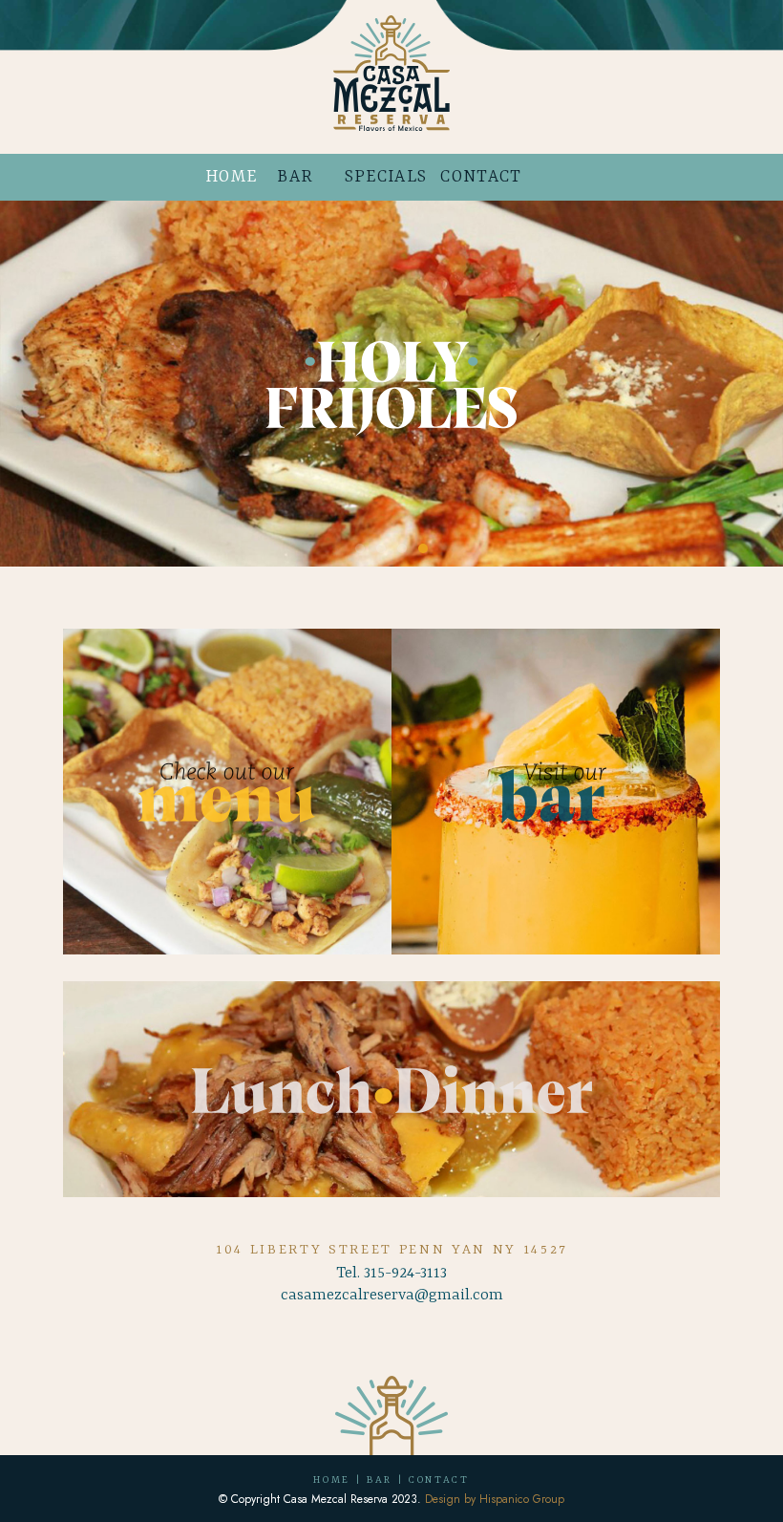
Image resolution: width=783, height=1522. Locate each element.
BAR (295, 176)
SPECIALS (386, 176)
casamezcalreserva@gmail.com (392, 1295)
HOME (231, 176)
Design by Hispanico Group (494, 1499)
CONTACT (480, 176)
